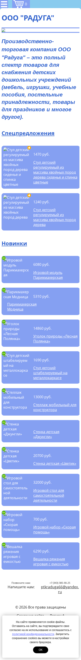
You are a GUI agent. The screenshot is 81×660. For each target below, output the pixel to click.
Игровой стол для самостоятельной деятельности (48, 495)
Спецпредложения (28, 133)
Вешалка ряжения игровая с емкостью (50, 561)
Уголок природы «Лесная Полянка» (55, 339)
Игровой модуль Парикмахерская (48, 275)
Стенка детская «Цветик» (54, 463)
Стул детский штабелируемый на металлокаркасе (50, 372)
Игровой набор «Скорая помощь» (54, 530)
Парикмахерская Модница (22, 307)
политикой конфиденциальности (33, 634)
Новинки (14, 243)
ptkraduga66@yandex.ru (60, 589)
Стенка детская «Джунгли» (46, 434)
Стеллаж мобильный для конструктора (54, 407)
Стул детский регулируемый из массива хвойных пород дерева (54, 217)
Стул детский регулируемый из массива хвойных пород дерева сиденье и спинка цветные (55, 172)
